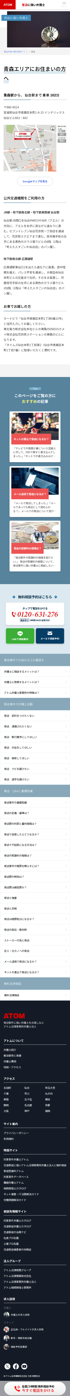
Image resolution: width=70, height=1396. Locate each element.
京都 (47, 1105)
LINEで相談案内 (20, 639)
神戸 (26, 1111)
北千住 (28, 1099)
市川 (26, 1093)
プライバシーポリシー (16, 1133)
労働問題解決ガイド (15, 1200)
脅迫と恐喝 (10, 908)
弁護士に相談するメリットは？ (21, 671)
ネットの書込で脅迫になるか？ (21, 972)
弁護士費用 (10, 1061)
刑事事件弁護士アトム (16, 1159)
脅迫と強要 (10, 898)
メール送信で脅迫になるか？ (20, 961)
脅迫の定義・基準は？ (16, 813)
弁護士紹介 (10, 1050)
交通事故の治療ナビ (15, 1232)
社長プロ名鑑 (11, 1238)
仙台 (26, 1088)
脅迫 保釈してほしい (16, 758)
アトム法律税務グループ (17, 1270)
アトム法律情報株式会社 (17, 1276)
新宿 (6, 1099)
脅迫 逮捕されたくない (18, 726)
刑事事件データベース (16, 1177)
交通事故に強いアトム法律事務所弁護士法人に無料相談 (35, 1165)
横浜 (47, 1099)
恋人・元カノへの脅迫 (16, 951)
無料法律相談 (11, 995)
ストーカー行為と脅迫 (16, 940)
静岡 (6, 1105)
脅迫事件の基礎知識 (15, 802)
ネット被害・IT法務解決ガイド (21, 1194)
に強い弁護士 (33, 5)
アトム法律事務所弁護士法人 (20, 1281)
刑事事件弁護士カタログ (17, 1220)
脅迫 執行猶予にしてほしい (20, 737)
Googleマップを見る (35, 181)
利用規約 (9, 1139)
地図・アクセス (12, 1067)
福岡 (47, 1111)
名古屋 (28, 1105)
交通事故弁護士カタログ (17, 1226)
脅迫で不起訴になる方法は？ (20, 845)
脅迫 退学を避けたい (16, 779)
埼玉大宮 (50, 1088)
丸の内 (49, 1093)
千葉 (6, 1093)
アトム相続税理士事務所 (17, 1287)
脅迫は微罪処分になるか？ (19, 919)
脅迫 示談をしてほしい (18, 747)
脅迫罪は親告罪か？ (15, 887)
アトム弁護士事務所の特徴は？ (21, 692)
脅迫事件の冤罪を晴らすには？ (21, 866)
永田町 (7, 1088)
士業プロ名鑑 (11, 1243)
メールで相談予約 (50, 638)
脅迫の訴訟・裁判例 (15, 929)
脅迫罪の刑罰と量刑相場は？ (20, 823)
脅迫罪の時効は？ (14, 876)
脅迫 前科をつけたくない (19, 715)
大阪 (6, 1111)
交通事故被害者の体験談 (17, 1249)
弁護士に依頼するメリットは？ (21, 682)
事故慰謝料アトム (14, 1171)
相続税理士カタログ (15, 1188)
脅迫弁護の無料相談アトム (15, 51)
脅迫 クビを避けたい (16, 769)
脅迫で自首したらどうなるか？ (21, 834)
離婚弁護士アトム (14, 1182)
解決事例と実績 (12, 1055)
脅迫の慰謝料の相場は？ (18, 855)
